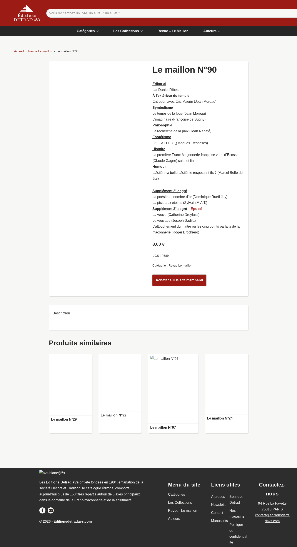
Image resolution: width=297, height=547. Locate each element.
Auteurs (174, 518)
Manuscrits (219, 521)
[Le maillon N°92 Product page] (120, 382)
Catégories (176, 494)
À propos (218, 496)
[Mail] (51, 510)
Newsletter (219, 505)
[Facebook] (42, 510)
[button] (97, 31)
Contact (217, 513)
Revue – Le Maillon (173, 31)
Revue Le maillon (40, 51)
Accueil (19, 51)
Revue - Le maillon (182, 510)
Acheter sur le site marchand (179, 280)
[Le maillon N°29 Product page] (70, 385)
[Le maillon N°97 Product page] (173, 389)
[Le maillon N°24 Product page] (226, 384)
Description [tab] (61, 313)
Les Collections (180, 502)
